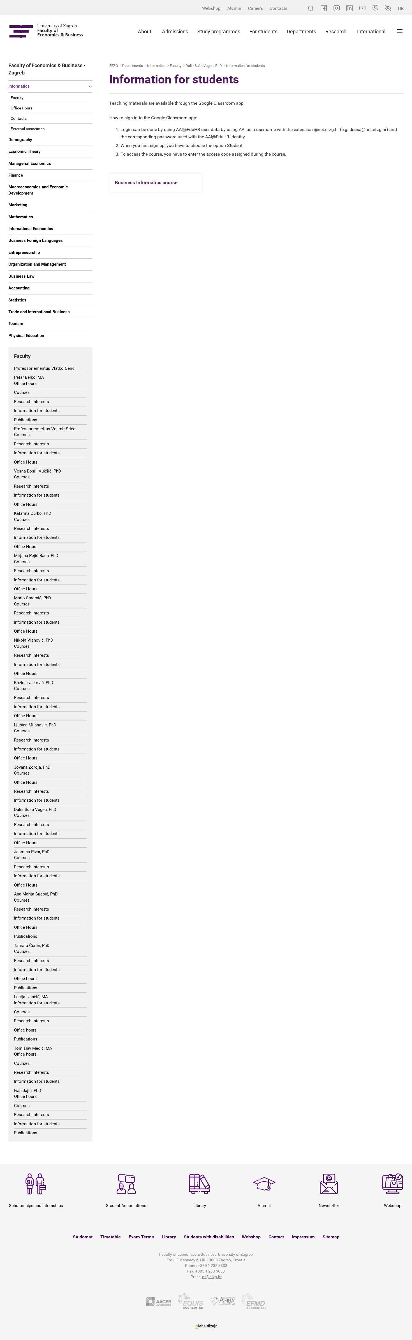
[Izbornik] (399, 31)
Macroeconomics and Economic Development (38, 189)
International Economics (30, 228)
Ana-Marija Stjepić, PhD (36, 894)
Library (169, 1237)
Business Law (21, 276)
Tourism (15, 323)
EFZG (113, 66)
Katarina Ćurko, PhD (32, 513)
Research (335, 31)
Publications (25, 419)
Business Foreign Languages (35, 240)
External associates (28, 129)
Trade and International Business (39, 311)
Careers (255, 8)
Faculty (17, 97)
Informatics (19, 86)
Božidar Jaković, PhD (33, 682)
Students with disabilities (209, 1237)
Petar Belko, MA (29, 377)
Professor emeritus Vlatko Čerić (44, 368)
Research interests (31, 401)
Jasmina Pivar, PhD (32, 851)
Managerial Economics (29, 163)
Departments (301, 31)
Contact (276, 1237)
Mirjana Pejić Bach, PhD (36, 555)
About (144, 31)
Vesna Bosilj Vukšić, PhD (37, 471)
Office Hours (22, 108)
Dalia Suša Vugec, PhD (35, 809)
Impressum (303, 1237)
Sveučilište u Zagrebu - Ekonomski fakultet (46, 31)
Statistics (17, 300)
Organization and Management (37, 264)
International (371, 31)
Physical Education (26, 335)
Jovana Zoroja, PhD (32, 767)
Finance (15, 175)
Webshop (211, 8)
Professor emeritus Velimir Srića (44, 428)
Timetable (110, 1237)
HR (401, 8)
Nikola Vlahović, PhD (33, 640)
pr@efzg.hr (212, 1276)
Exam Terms (141, 1237)
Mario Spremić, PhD (32, 597)
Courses (22, 392)
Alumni (234, 8)
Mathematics (20, 216)
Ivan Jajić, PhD (27, 1090)
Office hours (25, 383)
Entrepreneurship (24, 252)
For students (263, 31)
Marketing (17, 204)
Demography (20, 139)
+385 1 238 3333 (212, 1265)
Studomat (82, 1237)
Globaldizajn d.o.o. (206, 1327)
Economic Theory (24, 151)
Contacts (278, 8)
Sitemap (331, 1237)
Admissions (175, 31)
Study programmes (218, 31)
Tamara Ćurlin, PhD (32, 945)
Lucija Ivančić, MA (31, 996)
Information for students (37, 410)
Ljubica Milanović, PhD (35, 725)
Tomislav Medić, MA (33, 1048)
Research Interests (31, 443)
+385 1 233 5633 (210, 1271)
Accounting (19, 288)
